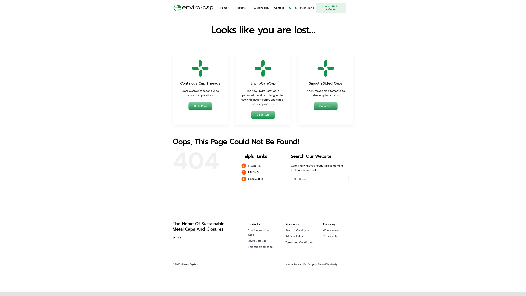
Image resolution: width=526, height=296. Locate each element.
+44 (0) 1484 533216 (303, 8)
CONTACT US (256, 179)
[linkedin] (174, 238)
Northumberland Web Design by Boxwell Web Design (311, 264)
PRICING (253, 172)
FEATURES (254, 166)
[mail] (179, 238)
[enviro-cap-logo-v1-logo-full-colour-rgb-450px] (193, 5)
